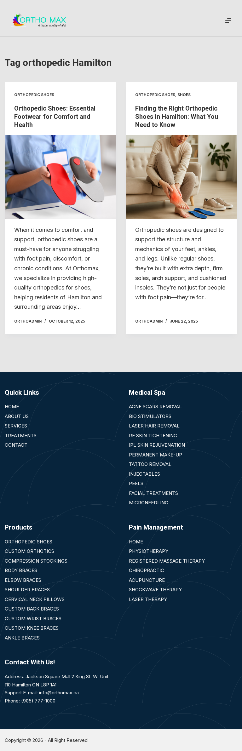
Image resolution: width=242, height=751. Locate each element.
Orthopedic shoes (34, 94)
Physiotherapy (148, 551)
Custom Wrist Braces (33, 619)
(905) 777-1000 (38, 701)
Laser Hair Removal (154, 426)
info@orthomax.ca (59, 693)
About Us (17, 416)
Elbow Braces (23, 580)
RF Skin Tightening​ (153, 436)
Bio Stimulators (150, 416)
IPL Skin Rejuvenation (157, 445)
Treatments (21, 436)
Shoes (184, 94)
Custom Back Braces (32, 609)
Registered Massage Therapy (167, 561)
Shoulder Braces (27, 590)
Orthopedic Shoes (28, 542)
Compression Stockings (36, 561)
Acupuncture (147, 580)
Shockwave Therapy (155, 590)
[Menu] (228, 20)
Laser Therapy (148, 599)
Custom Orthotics (29, 551)
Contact (16, 445)
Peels (136, 483)
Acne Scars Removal (155, 407)
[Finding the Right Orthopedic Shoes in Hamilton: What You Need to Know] (181, 177)
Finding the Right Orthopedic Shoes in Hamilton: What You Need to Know (176, 117)
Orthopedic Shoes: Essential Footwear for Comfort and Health (54, 117)
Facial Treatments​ (153, 493)
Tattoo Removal (150, 464)
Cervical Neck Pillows (35, 599)
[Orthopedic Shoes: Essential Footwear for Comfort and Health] (60, 177)
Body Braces (21, 570)
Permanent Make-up (155, 455)
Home (12, 407)
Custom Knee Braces (32, 628)
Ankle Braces (22, 638)
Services (16, 426)
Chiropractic (146, 570)
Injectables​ (144, 474)
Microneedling (148, 503)
